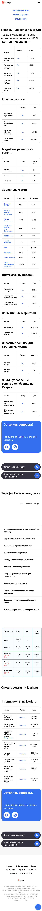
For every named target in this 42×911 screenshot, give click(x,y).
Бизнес (33, 866)
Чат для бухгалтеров (8, 220)
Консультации (9, 738)
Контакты (13, 873)
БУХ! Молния (8, 236)
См (18, 80)
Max (5, 247)
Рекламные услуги (21, 11)
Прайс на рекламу (22, 866)
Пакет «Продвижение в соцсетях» (9, 264)
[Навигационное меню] (39, 2)
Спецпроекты (21, 19)
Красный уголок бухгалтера (8, 212)
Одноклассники (9, 257)
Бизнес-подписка (21, 15)
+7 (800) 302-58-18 (26, 873)
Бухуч (6, 204)
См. (18, 58)
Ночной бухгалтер (7, 242)
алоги (7, 206)
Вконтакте (7, 252)
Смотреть (22, 717)
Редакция (21, 870)
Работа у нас (32, 870)
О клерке (9, 866)
